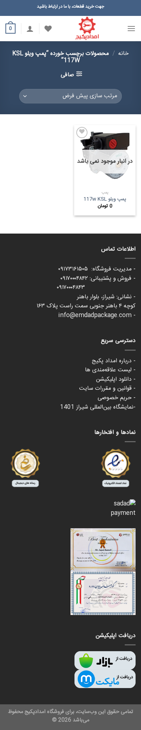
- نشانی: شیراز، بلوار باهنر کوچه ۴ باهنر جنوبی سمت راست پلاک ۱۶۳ (86, 302)
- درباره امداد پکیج (114, 361)
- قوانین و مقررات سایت (107, 388)
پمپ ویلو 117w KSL (105, 199)
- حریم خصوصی (117, 397)
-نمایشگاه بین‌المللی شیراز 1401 (98, 407)
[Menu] (131, 28)
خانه (123, 53)
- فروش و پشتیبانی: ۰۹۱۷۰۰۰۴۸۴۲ (98, 278)
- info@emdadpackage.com (97, 315)
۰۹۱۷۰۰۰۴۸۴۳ (96, 287)
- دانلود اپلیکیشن (116, 379)
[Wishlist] (48, 29)
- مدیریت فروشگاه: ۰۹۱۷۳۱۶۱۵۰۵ (97, 269)
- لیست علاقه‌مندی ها (110, 370)
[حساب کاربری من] (30, 29)
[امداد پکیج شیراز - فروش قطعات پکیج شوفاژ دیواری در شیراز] (87, 28)
